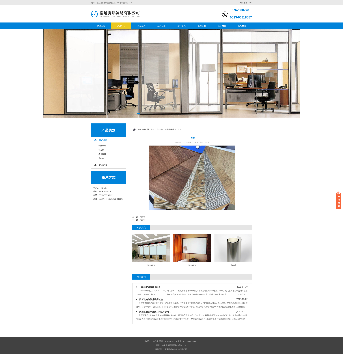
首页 (153, 129)
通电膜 (101, 158)
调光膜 (101, 150)
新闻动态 (182, 26)
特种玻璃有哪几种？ (150, 287)
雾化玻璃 (102, 154)
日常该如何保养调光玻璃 (151, 299)
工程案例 (202, 26)
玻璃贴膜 (161, 26)
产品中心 (121, 26)
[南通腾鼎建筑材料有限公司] (115, 14)
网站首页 (101, 26)
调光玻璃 (141, 26)
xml (250, 3)
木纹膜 (179, 129)
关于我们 (222, 26)
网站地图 (243, 3)
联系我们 (242, 26)
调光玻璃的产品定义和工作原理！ (155, 312)
